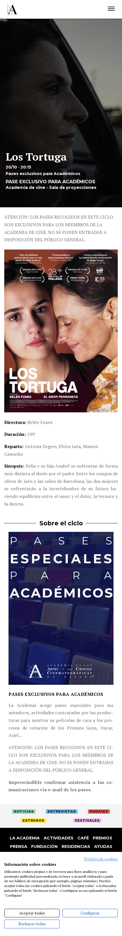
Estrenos (33, 820)
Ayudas (103, 846)
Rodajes (99, 811)
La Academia (25, 838)
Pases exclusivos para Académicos (56, 694)
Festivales (87, 820)
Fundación (44, 846)
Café (83, 838)
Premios (102, 838)
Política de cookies (101, 859)
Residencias (76, 846)
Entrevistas (62, 811)
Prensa (18, 846)
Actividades (58, 838)
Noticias (24, 811)
